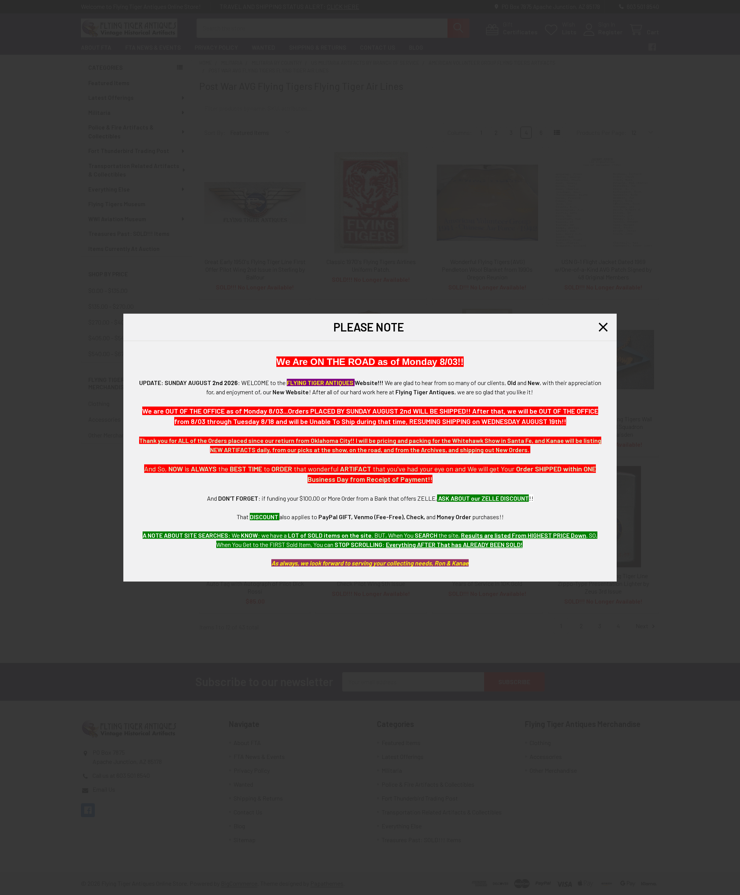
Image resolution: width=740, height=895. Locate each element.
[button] (603, 327)
